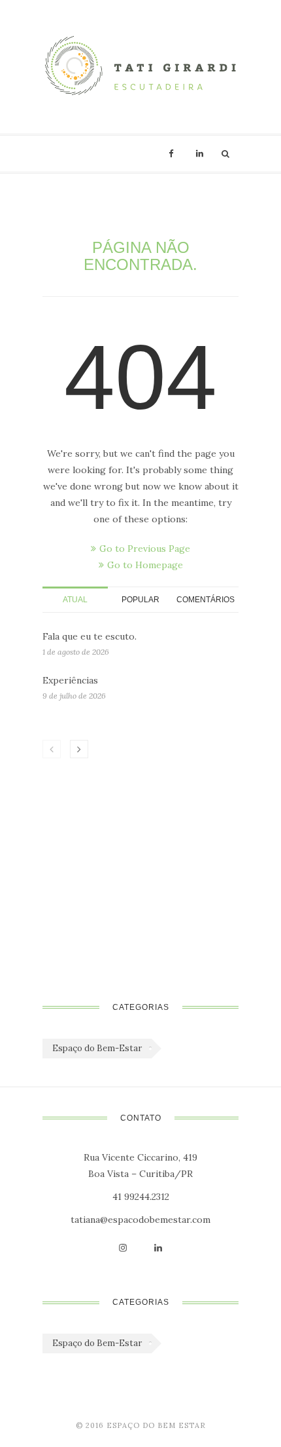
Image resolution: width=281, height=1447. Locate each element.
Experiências (70, 680)
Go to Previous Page (144, 548)
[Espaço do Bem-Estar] (140, 67)
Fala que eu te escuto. (89, 636)
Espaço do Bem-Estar (97, 1048)
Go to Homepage (145, 565)
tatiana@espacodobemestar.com (140, 1219)
